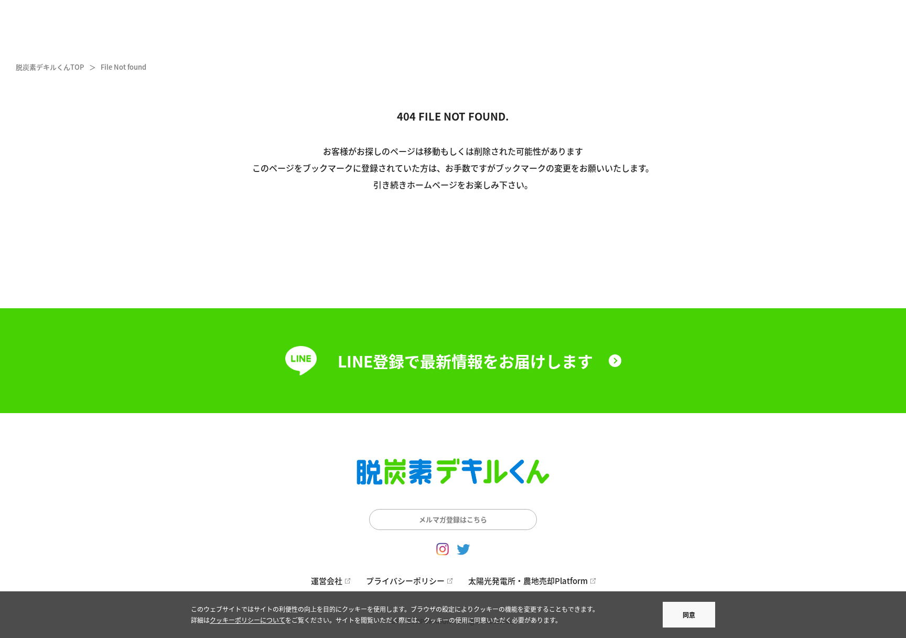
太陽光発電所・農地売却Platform (528, 580)
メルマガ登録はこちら (453, 519)
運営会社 (326, 580)
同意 (689, 614)
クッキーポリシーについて (247, 619)
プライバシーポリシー (405, 580)
